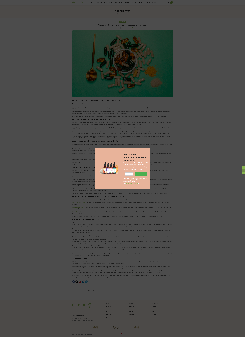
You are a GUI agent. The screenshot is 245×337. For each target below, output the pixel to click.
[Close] (149, 146)
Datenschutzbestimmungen (132, 183)
